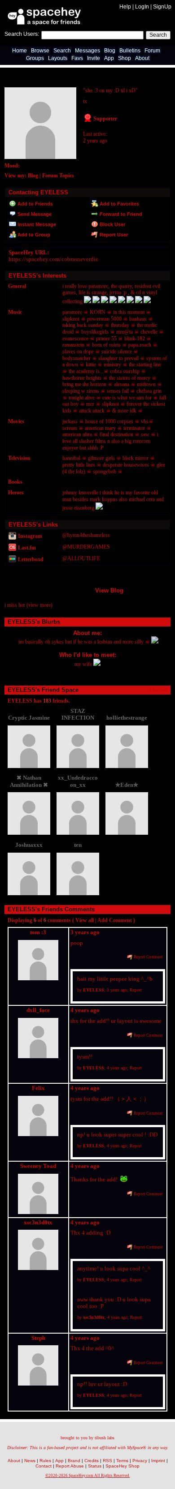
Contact (43, 1465)
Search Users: (21, 34)
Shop (124, 58)
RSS (107, 1460)
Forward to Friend (120, 214)
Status (94, 1465)
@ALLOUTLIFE (81, 558)
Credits (91, 1460)
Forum (152, 50)
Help (125, 7)
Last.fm (26, 548)
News (29, 1460)
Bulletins (129, 50)
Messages (87, 50)
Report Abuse (70, 1465)
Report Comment (148, 957)
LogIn (142, 7)
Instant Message (36, 224)
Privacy (139, 1460)
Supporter (104, 118)
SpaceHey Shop (122, 1465)
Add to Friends (34, 203)
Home (19, 50)
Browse (40, 50)
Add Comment (114, 920)
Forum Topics (58, 175)
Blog (109, 50)
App (109, 58)
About (142, 58)
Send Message (34, 214)
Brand (74, 1460)
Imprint (158, 1460)
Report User (113, 234)
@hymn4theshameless (86, 535)
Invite (93, 58)
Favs (77, 58)
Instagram (29, 536)
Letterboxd (30, 559)
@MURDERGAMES (86, 547)
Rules (45, 1460)
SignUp (162, 7)
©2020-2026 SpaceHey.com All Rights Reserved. (87, 1475)
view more (39, 605)
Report (136, 989)
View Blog (109, 590)
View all (84, 920)
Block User (111, 224)
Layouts (57, 58)
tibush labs (104, 1437)
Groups (35, 58)
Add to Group (33, 234)
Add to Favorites (118, 203)
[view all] (158, 689)
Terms (122, 1460)
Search (158, 35)
